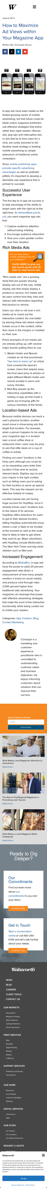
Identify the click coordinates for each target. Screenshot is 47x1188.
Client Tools (13, 994)
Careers (11, 989)
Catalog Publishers (13, 1024)
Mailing (8, 1054)
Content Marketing (13, 622)
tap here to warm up (20, 361)
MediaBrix (24, 562)
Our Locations (11, 1134)
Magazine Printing (13, 1016)
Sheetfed (9, 1044)
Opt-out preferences (18, 1185)
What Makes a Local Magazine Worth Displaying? (19, 835)
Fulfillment (10, 1058)
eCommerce (10, 1114)
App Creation (24, 618)
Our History (10, 1131)
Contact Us (13, 999)
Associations (11, 1013)
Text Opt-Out (11, 1075)
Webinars (9, 1101)
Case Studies (11, 1094)
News (9, 980)
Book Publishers (12, 1020)
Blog (36, 618)
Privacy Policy (30, 1185)
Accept (23, 1178)
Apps (8, 1118)
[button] (43, 1155)
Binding (9, 1051)
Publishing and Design (14, 1071)
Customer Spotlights (13, 1097)
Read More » (7, 767)
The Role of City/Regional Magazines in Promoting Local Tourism (20, 798)
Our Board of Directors (14, 1138)
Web (7, 1040)
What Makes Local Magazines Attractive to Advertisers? (22, 762)
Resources (10, 1090)
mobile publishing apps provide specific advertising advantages (19, 168)
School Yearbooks (13, 1027)
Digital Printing (11, 1047)
